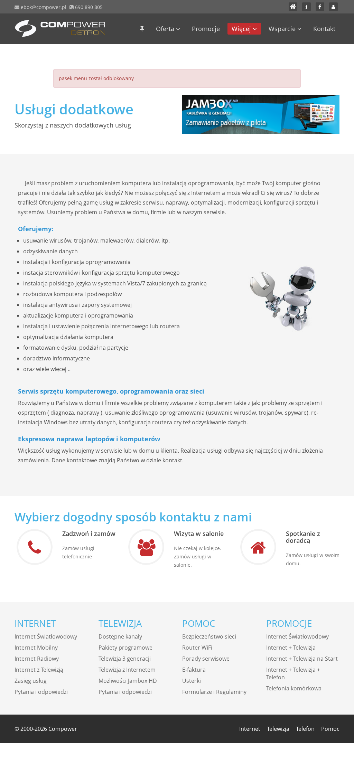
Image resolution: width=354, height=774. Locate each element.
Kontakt (324, 29)
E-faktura (194, 669)
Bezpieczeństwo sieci (209, 636)
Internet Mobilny (36, 647)
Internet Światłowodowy (46, 636)
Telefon (305, 729)
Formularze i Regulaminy (214, 692)
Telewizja (278, 729)
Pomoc (330, 729)
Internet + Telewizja (291, 647)
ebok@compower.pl (42, 7)
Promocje (206, 29)
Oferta (166, 29)
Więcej (242, 29)
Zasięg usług (31, 681)
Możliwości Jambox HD (128, 681)
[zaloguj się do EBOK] (333, 6)
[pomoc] (306, 6)
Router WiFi (197, 647)
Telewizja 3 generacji (125, 658)
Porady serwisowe (206, 658)
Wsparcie (283, 29)
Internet (249, 729)
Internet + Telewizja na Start (302, 658)
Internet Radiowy (37, 658)
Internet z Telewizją (39, 669)
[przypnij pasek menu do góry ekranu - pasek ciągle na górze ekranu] (142, 29)
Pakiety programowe (125, 647)
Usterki (191, 681)
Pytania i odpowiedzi (41, 692)
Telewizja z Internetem (127, 669)
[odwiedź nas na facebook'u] (320, 6)
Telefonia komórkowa (294, 688)
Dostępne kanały (120, 636)
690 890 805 (88, 7)
